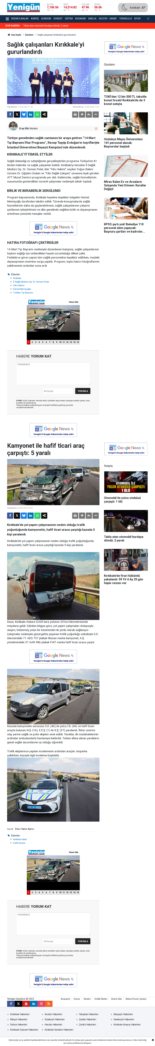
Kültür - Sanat (108, 18)
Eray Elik (24, 128)
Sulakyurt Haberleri (55, 1019)
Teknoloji (125, 18)
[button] (82, 114)
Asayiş (35, 18)
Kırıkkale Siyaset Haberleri (24, 1029)
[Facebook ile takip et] (11, 1004)
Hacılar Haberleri (53, 1024)
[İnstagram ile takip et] (148, 19)
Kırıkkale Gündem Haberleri (59, 1029)
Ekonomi (80, 18)
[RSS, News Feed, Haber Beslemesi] (49, 1004)
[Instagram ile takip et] (96, 129)
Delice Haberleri (18, 1024)
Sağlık (92, 18)
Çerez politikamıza (75, 1043)
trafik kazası (19, 843)
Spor (137, 18)
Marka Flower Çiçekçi (136, 999)
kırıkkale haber (20, 839)
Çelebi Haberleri (87, 1019)
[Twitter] (17, 114)
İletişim (87, 999)
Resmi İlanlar (19, 18)
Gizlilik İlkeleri (100, 999)
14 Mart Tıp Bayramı (23, 292)
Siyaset (58, 18)
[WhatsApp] (37, 114)
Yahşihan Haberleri (88, 1014)
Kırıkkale (17, 278)
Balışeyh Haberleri (123, 1014)
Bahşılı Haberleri (18, 1019)
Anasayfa (65, 999)
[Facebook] (10, 114)
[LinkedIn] (31, 114)
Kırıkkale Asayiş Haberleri (127, 1024)
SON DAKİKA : (13, 25)
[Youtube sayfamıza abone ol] (26, 1004)
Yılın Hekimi (18, 285)
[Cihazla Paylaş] (44, 114)
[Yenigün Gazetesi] (23, 7)
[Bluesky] (24, 114)
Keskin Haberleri (53, 1014)
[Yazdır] (75, 114)
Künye (77, 999)
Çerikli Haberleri (87, 1024)
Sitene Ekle (116, 999)
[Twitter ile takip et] (18, 1004)
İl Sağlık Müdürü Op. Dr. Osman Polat (31, 281)
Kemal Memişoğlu (22, 289)
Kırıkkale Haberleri (20, 1014)
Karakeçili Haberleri (124, 1019)
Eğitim (69, 18)
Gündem (46, 18)
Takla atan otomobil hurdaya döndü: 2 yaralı (45, 25)
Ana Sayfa (16, 35)
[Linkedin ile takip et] (33, 1004)
